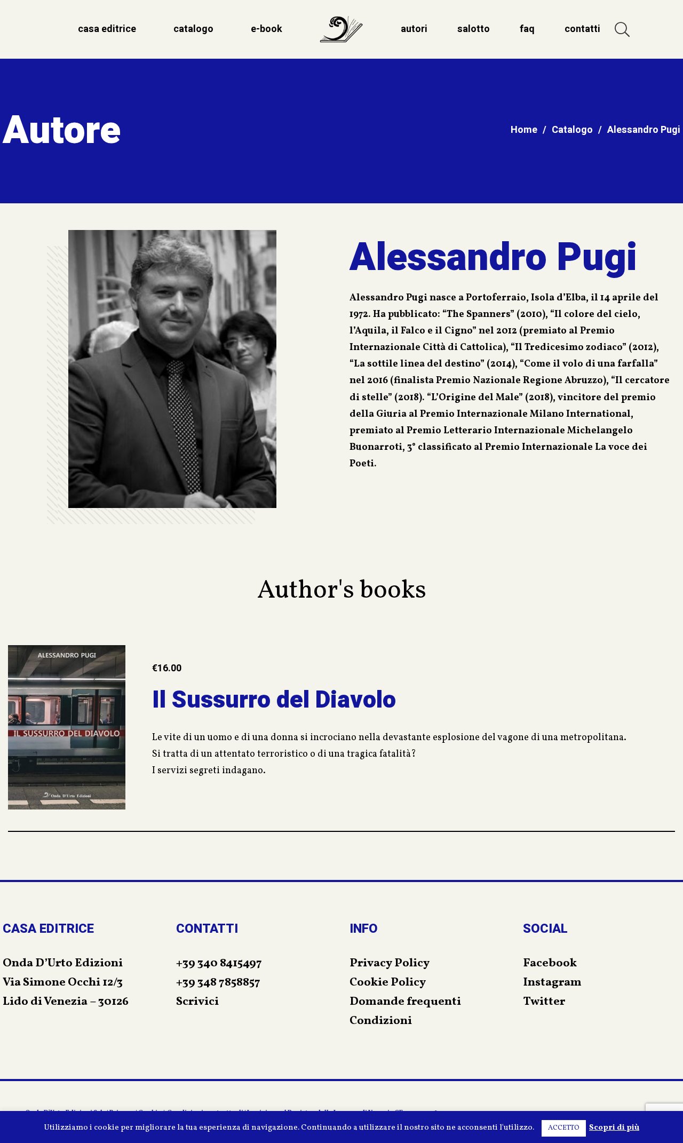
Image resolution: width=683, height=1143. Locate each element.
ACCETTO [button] (563, 1128)
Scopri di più (614, 1127)
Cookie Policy (388, 982)
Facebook (550, 963)
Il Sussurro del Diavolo (274, 700)
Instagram (552, 982)
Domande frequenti (405, 1002)
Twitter (544, 1002)
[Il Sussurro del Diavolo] (66, 727)
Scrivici (197, 1002)
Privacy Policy (390, 963)
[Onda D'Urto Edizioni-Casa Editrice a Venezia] (341, 29)
